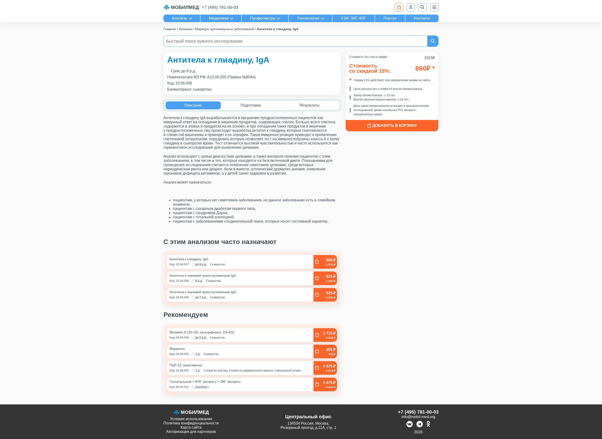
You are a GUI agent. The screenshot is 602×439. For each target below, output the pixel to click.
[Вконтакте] (409, 424)
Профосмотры (263, 18)
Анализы (179, 18)
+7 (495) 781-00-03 (220, 7)
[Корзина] (399, 7)
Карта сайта (191, 427)
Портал (390, 18)
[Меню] (434, 7)
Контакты (422, 18)
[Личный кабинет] (411, 7)
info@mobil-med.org (418, 417)
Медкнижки (219, 18)
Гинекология (308, 18)
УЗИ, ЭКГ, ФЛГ (353, 18)
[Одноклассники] (428, 424)
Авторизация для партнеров (191, 432)
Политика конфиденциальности (191, 423)
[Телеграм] (420, 424)
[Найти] (433, 41)
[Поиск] (422, 7)
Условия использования (191, 419)
